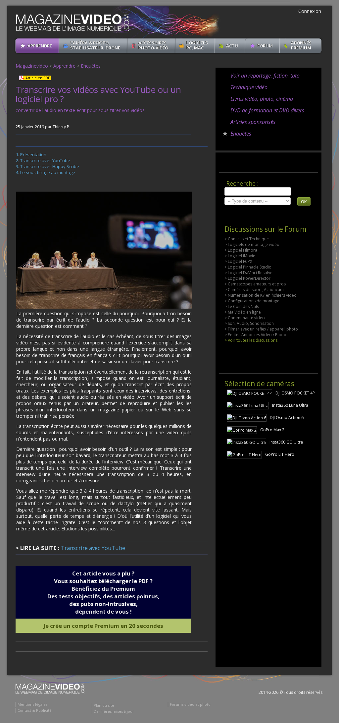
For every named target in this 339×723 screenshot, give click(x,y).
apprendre (39, 46)
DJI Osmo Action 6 (287, 417)
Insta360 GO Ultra (286, 442)
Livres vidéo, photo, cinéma (261, 98)
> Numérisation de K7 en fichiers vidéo (260, 295)
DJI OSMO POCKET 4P (295, 393)
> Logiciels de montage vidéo (251, 244)
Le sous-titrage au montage (47, 172)
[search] (257, 191)
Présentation (33, 154)
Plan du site (104, 705)
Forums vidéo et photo (190, 704)
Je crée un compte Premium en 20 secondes (103, 626)
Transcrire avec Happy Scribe (49, 166)
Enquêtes (91, 66)
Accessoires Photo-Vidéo (153, 45)
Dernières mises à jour (114, 711)
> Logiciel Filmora (240, 250)
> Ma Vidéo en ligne (242, 312)
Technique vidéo (248, 87)
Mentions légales (32, 704)
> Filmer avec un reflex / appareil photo (261, 329)
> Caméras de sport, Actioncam (254, 289)
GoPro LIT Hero (279, 454)
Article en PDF (37, 78)
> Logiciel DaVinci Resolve (248, 272)
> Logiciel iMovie (239, 256)
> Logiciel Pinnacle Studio (247, 267)
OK (304, 202)
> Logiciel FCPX (238, 261)
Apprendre (64, 66)
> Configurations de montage (251, 301)
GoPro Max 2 (272, 430)
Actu (232, 46)
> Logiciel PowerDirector (247, 278)
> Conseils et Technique (246, 239)
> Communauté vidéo (244, 318)
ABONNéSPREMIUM (301, 45)
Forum (265, 46)
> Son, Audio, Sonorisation (249, 323)
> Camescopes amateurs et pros (255, 284)
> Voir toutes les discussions (250, 340)
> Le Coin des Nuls (241, 306)
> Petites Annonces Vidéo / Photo (255, 334)
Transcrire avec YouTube (45, 160)
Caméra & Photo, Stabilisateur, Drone (95, 45)
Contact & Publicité (35, 710)
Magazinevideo (32, 66)
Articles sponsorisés (252, 122)
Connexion (309, 11)
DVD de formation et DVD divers (267, 110)
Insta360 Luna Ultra (290, 405)
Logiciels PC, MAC (197, 45)
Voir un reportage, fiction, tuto (265, 75)
